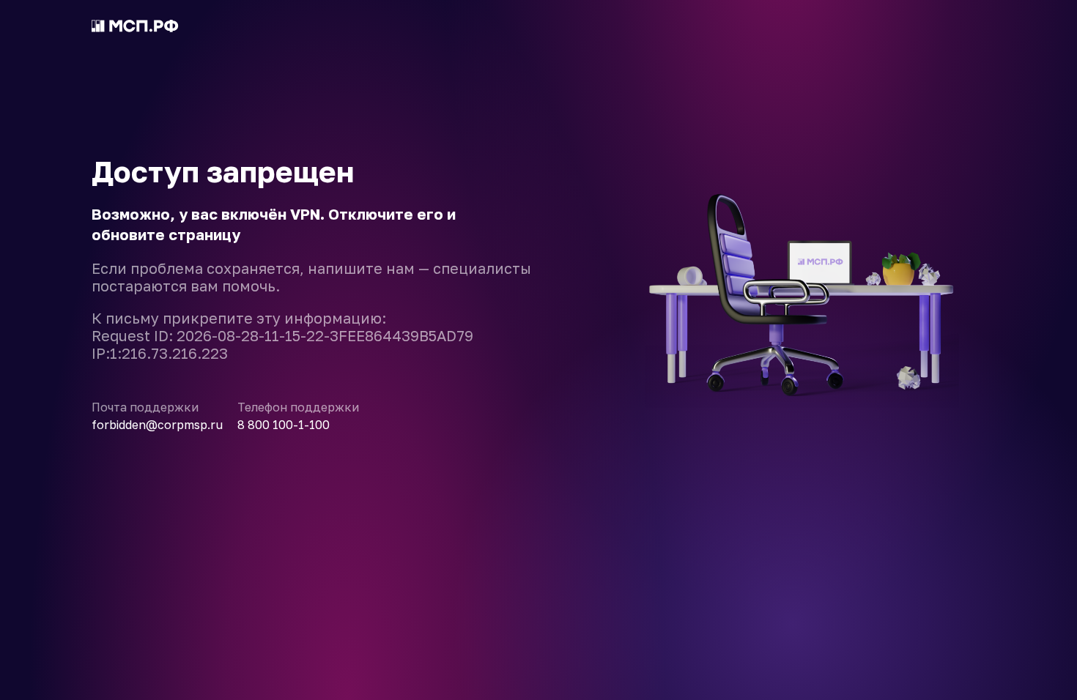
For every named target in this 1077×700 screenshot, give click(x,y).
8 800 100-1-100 (283, 424)
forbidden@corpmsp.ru (157, 424)
